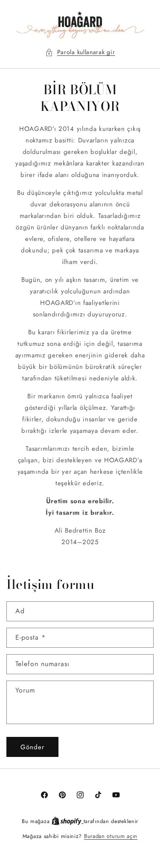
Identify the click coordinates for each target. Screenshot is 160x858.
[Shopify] (68, 821)
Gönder (32, 747)
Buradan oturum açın (110, 836)
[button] (80, 52)
